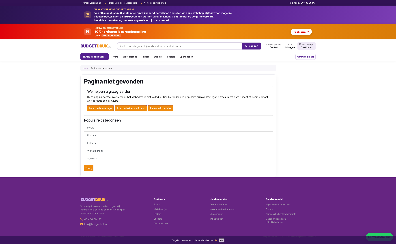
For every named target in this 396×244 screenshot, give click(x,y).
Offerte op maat (305, 56)
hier (216, 240)
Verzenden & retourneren (222, 209)
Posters (171, 56)
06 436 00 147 (92, 219)
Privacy (269, 209)
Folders (145, 56)
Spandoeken (186, 56)
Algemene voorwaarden (278, 204)
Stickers (158, 56)
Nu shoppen (300, 32)
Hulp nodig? (302, 3)
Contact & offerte (218, 204)
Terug (88, 168)
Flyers (115, 56)
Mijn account (216, 214)
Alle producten (94, 56)
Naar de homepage (100, 108)
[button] (389, 229)
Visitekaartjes (130, 56)
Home (85, 68)
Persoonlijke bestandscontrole (281, 214)
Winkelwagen (216, 218)
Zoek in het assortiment (131, 108)
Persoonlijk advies (160, 108)
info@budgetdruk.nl (95, 224)
